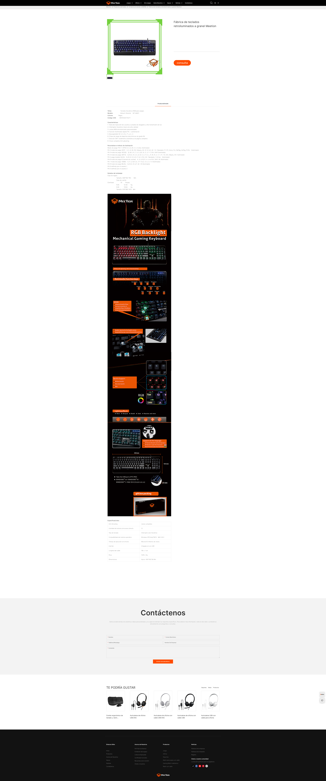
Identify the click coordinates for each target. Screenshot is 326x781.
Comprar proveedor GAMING (138, 7)
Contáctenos (110, 766)
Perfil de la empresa (140, 748)
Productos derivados (120, 7)
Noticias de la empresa (198, 748)
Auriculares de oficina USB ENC (137, 717)
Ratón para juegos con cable (171, 760)
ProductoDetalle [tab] (163, 103)
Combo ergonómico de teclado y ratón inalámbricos (114, 717)
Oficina (165, 754)
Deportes (203, 687)
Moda (209, 687)
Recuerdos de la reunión (142, 761)
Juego (165, 751)
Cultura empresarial (140, 755)
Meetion (108, 7)
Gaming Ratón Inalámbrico (170, 763)
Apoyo (108, 760)
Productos (216, 687)
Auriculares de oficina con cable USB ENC (163, 717)
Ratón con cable (167, 766)
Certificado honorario (141, 758)
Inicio (107, 751)
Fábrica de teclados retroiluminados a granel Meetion (165, 7)
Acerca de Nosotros (112, 757)
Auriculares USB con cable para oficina (208, 717)
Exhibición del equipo (141, 751)
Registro (193, 755)
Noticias (108, 763)
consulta (182, 62)
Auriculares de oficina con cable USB (186, 717)
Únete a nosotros (140, 764)
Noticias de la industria (198, 751)
